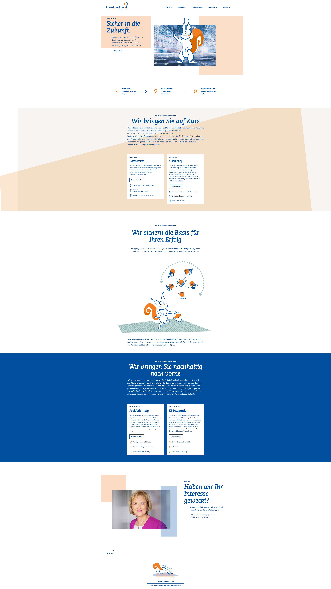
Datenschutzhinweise (176, 585)
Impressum (167, 585)
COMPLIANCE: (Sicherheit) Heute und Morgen (129, 91)
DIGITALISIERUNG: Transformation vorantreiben (167, 91)
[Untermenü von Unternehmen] (218, 7)
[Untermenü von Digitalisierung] (202, 7)
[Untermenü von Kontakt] (229, 7)
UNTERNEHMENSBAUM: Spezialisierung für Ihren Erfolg (208, 91)
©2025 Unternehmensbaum (156, 585)
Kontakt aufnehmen (163, 581)
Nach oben (111, 553)
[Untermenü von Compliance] (186, 7)
